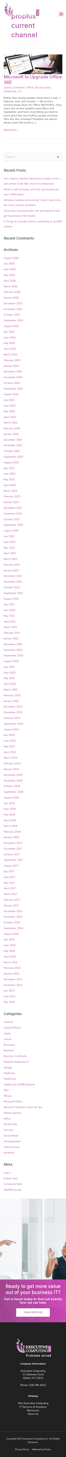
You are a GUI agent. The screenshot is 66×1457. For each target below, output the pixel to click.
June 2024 (9, 405)
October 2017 (12, 854)
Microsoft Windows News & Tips (23, 1107)
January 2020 (11, 701)
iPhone (8, 1096)
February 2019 (12, 763)
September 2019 (13, 724)
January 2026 (11, 297)
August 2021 (11, 599)
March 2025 (10, 354)
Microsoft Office (13, 1101)
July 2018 (9, 803)
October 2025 (12, 314)
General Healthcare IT (16, 1062)
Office (30, 87)
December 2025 (13, 303)
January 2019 (11, 769)
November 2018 (13, 780)
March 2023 (10, 491)
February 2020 (12, 695)
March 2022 (10, 559)
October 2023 (12, 451)
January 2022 (11, 570)
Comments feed (13, 1184)
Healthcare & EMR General (19, 1084)
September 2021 (13, 593)
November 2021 (13, 581)
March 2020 (10, 689)
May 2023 (9, 479)
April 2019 (10, 752)
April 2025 (10, 349)
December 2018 (13, 775)
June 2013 (9, 996)
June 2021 (9, 610)
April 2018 (10, 820)
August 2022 (11, 530)
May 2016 (9, 951)
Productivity (10, 1124)
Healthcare (10, 1079)
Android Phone (12, 1027)
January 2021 (11, 638)
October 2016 (12, 922)
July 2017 (9, 871)
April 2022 (10, 553)
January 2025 (11, 366)
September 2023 (13, 457)
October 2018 (12, 786)
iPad (6, 1090)
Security (8, 1130)
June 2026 (9, 269)
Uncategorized (12, 1141)
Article (7, 1039)
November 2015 (13, 985)
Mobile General (12, 1113)
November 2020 (13, 650)
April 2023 (10, 485)
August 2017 (11, 865)
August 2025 (11, 326)
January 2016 (11, 973)
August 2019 (11, 729)
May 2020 (9, 678)
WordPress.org (12, 1189)
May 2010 (9, 1002)
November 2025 (13, 309)
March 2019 (10, 758)
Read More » (11, 130)
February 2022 (12, 564)
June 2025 (9, 337)
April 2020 (10, 684)
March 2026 (10, 286)
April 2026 (10, 281)
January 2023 (11, 502)
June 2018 (9, 809)
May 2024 (9, 411)
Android (8, 1022)
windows (9, 1152)
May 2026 (9, 275)
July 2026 (9, 263)
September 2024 (13, 388)
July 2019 (9, 735)
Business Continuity (15, 1056)
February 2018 (12, 831)
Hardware (9, 1073)
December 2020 (13, 644)
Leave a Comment (14, 87)
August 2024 (11, 394)
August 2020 (11, 661)
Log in (7, 1172)
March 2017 (10, 894)
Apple (7, 1033)
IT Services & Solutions (33, 1407)
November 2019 (13, 712)
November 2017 (13, 848)
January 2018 (11, 837)
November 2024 (13, 377)
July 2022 (9, 536)
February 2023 (12, 496)
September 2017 (13, 860)
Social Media (11, 1135)
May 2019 (9, 746)
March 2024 (10, 422)
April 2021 (10, 621)
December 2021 (13, 576)
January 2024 (11, 434)
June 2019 (9, 741)
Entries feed (11, 1178)
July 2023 (9, 468)
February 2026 (12, 292)
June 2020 (9, 672)
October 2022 (12, 519)
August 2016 (11, 934)
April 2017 (10, 888)
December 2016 (13, 911)
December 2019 (13, 706)
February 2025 (12, 360)
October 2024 (12, 383)
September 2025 (13, 320)
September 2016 (13, 928)
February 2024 (12, 428)
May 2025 (9, 343)
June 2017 (9, 877)
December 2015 (13, 979)
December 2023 (13, 440)
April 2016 (10, 956)
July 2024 (9, 400)
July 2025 (9, 332)
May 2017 (9, 883)
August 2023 (11, 462)
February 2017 (12, 900)
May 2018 (9, 814)
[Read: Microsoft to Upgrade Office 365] (33, 64)
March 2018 (10, 826)
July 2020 (9, 667)
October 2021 (12, 587)
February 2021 (12, 633)
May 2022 (9, 548)
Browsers (9, 1045)
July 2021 (9, 604)
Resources (33, 1410)
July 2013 (9, 990)
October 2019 (12, 718)
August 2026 (11, 258)
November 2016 (13, 917)
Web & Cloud (11, 1147)
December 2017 (13, 843)
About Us (32, 1414)
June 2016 (9, 945)
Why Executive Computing (33, 1403)
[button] (61, 14)
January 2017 (11, 905)
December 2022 (13, 508)
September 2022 (13, 525)
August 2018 (11, 797)
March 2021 (10, 627)
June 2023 (9, 474)
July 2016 (9, 939)
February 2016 (12, 968)
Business (9, 1050)
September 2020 (13, 655)
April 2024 (10, 417)
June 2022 (9, 542)
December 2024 (13, 371)
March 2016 (10, 962)
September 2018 (13, 792)
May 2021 (9, 616)
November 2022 (13, 513)
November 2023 (13, 445)
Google (8, 1067)
